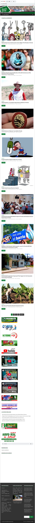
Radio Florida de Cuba (10, 521)
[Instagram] (31, 5)
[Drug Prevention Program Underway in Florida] (17, 147)
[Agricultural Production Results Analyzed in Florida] (17, 293)
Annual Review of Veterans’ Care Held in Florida (12, 131)
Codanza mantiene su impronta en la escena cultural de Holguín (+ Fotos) (13, 419)
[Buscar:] (28, 517)
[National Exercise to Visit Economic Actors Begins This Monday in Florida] (17, 30)
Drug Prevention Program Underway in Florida (12, 159)
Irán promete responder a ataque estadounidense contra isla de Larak (13, 417)
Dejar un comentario (19, 75)
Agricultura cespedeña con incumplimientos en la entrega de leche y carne (13, 420)
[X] (29, 5)
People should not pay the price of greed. (10, 188)
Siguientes (21, 314)
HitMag (32, 521)
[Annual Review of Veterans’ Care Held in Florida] (17, 119)
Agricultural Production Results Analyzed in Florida (13, 305)
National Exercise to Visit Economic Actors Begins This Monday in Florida (17, 42)
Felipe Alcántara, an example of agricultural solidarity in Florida (15, 102)
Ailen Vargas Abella (11, 278)
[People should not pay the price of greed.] (17, 176)
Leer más (3, 45)
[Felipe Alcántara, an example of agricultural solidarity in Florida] (17, 90)
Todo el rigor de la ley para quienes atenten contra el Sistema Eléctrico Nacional (14, 414)
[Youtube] (33, 5)
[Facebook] (30, 5)
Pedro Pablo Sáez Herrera (11, 103)
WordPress (29, 521)
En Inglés (3, 41)
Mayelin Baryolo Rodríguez (12, 75)
